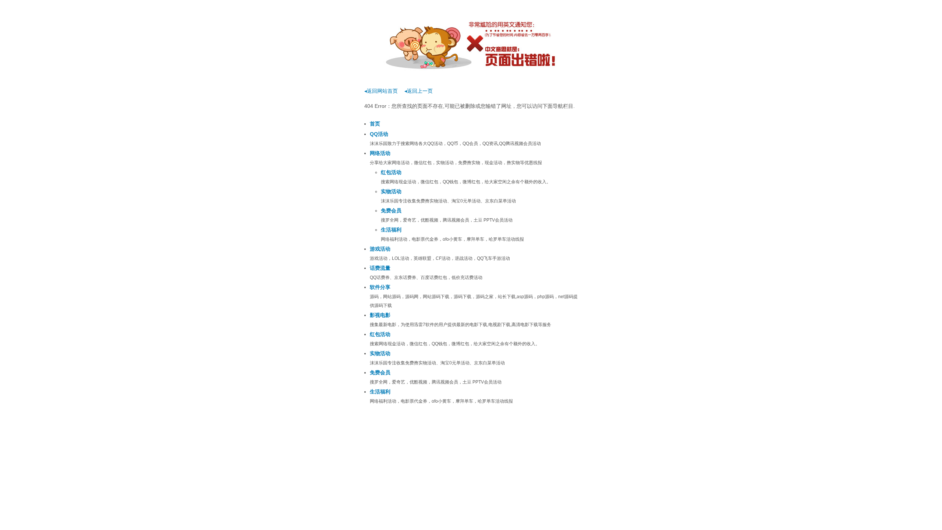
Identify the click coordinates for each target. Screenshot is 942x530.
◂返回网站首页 (381, 91)
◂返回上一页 (418, 91)
